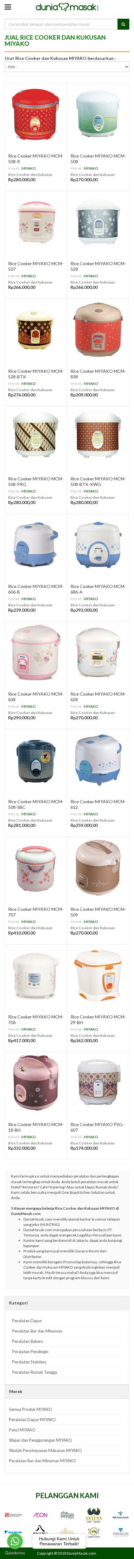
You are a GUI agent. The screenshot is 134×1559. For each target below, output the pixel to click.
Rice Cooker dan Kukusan (30, 174)
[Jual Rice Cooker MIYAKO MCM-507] (36, 222)
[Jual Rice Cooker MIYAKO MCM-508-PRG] (36, 437)
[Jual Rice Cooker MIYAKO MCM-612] (98, 760)
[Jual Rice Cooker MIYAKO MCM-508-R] (36, 114)
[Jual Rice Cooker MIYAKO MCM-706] (36, 975)
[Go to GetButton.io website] (15, 1553)
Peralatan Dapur (27, 1320)
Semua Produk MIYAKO (30, 1409)
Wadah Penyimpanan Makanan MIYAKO (45, 1450)
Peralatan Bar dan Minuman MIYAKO (42, 1460)
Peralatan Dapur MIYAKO (32, 1419)
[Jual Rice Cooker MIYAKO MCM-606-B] (36, 545)
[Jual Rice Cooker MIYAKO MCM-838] (98, 329)
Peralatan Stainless (29, 1361)
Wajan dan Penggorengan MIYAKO (40, 1440)
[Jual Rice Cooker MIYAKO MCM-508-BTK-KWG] (98, 437)
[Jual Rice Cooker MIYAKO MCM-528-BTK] (36, 329)
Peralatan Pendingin (30, 1351)
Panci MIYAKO (22, 1429)
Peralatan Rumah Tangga (34, 1372)
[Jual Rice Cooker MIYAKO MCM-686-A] (98, 545)
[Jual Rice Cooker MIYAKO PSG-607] (98, 1083)
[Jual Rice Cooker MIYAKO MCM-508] (98, 114)
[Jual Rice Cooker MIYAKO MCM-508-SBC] (36, 760)
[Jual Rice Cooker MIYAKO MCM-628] (98, 652)
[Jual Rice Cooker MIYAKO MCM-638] (36, 652)
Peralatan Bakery (27, 1341)
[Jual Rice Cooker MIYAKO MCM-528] (98, 222)
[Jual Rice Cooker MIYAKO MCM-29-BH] (98, 975)
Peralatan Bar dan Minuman (37, 1330)
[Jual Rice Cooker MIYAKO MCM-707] (36, 868)
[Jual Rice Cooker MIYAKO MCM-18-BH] (36, 1083)
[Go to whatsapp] (15, 1541)
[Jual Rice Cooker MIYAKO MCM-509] (98, 868)
